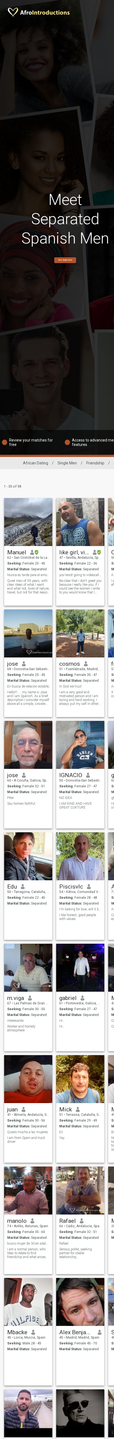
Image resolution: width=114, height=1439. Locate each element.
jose (12, 663)
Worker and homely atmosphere (21, 1028)
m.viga (15, 998)
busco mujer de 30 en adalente (28, 1243)
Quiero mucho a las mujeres (27, 1132)
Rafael (67, 1221)
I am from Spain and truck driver (26, 1140)
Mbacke (17, 1332)
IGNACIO (70, 775)
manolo (17, 1221)
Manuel (16, 552)
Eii (61, 1132)
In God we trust (70, 686)
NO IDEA (65, 798)
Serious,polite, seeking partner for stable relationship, (75, 1253)
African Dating (35, 463)
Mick (65, 1109)
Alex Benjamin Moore (76, 1332)
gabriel (68, 998)
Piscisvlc (71, 886)
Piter (10, 798)
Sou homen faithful (21, 804)
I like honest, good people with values (77, 917)
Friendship (95, 463)
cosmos (69, 663)
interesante (15, 1021)
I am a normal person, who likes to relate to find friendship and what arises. (27, 1253)
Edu (12, 886)
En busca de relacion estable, (28, 686)
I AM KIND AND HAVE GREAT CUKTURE (75, 805)
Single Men (67, 463)
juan (12, 1109)
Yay (61, 1138)
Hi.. (61, 1021)
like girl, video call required (74, 552)
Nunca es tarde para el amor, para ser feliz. (28, 575)
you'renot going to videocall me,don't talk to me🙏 (80, 575)
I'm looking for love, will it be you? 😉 (80, 909)
